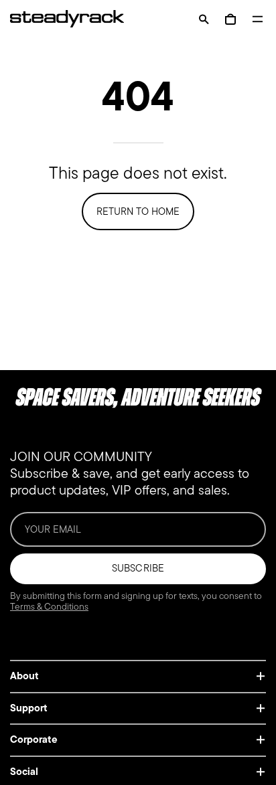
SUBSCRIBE (137, 568)
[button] (203, 19)
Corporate (34, 739)
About (24, 676)
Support (29, 708)
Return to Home (138, 211)
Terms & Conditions (49, 606)
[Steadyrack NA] (60, 18)
